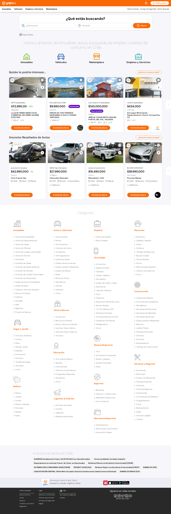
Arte (98, 351)
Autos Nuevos (62, 244)
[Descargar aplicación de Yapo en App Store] (113, 482)
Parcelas (19, 301)
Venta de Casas (22, 244)
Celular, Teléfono (103, 275)
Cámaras (100, 271)
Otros (17, 369)
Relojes (18, 412)
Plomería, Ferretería (144, 332)
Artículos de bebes (64, 405)
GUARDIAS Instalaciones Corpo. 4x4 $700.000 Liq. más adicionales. (62, 459)
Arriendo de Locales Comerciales (29, 274)
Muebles (18, 350)
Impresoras (101, 286)
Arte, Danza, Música (64, 359)
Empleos (98, 230)
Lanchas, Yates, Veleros (65, 328)
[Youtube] (130, 496)
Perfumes (19, 408)
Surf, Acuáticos (102, 401)
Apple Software (102, 268)
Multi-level (140, 374)
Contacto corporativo (27, 503)
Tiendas (62, 498)
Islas (17, 304)
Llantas (59, 286)
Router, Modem (102, 305)
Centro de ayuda (163, 9)
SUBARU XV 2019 (150, 467)
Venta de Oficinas (22, 248)
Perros (139, 263)
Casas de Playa (21, 286)
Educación (59, 352)
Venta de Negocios (144, 389)
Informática (101, 279)
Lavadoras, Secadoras (105, 320)
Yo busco (60, 335)
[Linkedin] (126, 496)
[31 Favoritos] (128, 80)
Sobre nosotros (25, 495)
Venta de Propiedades (24, 237)
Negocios (19, 308)
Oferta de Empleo (103, 237)
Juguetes (60, 413)
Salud (138, 412)
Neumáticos (61, 282)
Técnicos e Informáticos (66, 370)
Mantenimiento (142, 343)
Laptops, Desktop (103, 290)
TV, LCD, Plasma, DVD (105, 309)
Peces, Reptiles (142, 259)
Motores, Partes (62, 278)
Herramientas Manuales (146, 313)
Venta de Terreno (22, 255)
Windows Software (104, 313)
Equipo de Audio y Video (106, 283)
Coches (59, 409)
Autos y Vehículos (63, 230)
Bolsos (18, 393)
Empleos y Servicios (34, 9)
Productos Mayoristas (145, 378)
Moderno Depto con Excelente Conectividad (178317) (117, 467)
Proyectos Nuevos (23, 312)
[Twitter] (123, 496)
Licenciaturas (61, 366)
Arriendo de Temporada (25, 278)
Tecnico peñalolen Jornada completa (109, 459)
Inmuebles (6, 9)
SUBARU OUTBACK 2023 (130, 471)
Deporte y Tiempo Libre (106, 394)
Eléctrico (140, 324)
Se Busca (59, 289)
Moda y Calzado (22, 404)
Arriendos (19, 259)
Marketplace (51, 9)
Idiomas (59, 363)
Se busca (19, 358)
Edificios (18, 297)
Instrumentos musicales (106, 355)
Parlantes (100, 298)
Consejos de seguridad (148, 9)
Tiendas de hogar (22, 362)
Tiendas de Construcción (147, 347)
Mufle (58, 274)
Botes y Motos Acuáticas (66, 324)
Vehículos (18, 9)
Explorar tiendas (133, 9)
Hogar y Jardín (20, 329)
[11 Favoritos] (12, 145)
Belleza (17, 386)
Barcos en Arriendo (64, 320)
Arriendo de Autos (63, 248)
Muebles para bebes (64, 416)
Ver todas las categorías (68, 495)
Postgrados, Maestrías (65, 374)
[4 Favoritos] (51, 80)
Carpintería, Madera (144, 298)
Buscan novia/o (142, 255)
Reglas (41, 503)
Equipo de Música (63, 271)
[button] (42, 87)
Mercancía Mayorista (105, 418)
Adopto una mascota (145, 271)
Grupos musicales (103, 363)
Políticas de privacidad (46, 498)
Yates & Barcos (61, 310)
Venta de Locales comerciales (28, 252)
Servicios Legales (143, 415)
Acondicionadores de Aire (107, 317)
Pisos (17, 343)
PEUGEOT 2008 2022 (82, 467)
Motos (58, 240)
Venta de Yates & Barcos (66, 332)
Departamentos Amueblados (27, 282)
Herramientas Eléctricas (146, 309)
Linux (98, 294)
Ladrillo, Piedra (142, 328)
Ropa (17, 415)
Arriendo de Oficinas (24, 271)
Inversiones (141, 370)
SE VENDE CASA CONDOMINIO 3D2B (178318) (52, 467)
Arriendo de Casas (23, 263)
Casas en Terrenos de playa (27, 289)
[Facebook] (115, 496)
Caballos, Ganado (143, 240)
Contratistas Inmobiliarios (147, 302)
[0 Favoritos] (90, 80)
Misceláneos (141, 305)
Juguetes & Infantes (64, 398)
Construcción (141, 291)
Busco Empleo (102, 240)
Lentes (18, 400)
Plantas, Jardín (21, 347)
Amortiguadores (63, 255)
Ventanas (19, 365)
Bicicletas (100, 390)
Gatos (139, 244)
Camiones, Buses (63, 259)
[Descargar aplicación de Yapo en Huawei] (105, 482)
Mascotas (139, 230)
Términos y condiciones (47, 495)
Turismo (139, 419)
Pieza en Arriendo (22, 293)
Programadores (142, 400)
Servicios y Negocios (144, 363)
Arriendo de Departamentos (27, 267)
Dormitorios (20, 354)
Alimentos (140, 237)
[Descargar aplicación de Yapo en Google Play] (124, 482)
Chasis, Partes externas (66, 263)
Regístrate (23, 506)
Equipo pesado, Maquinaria (67, 267)
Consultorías (141, 393)
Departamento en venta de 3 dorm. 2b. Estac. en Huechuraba (59, 463)
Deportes (99, 383)
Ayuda (22, 498)
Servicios (140, 335)
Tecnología (99, 257)
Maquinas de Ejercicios (105, 397)
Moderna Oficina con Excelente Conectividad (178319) (110, 463)
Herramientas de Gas (145, 317)
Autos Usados (62, 237)
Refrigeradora (102, 324)
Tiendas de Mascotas (145, 252)
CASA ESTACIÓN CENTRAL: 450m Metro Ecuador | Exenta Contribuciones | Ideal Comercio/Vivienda (75, 471)
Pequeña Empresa (144, 382)
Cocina (18, 339)
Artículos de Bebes (23, 335)
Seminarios (60, 378)
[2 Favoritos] (12, 80)
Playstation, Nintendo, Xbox (107, 302)
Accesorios (60, 252)
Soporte (22, 501)
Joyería (18, 396)
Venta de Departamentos (26, 240)
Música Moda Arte (103, 345)
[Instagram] (119, 496)
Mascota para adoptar (146, 267)
